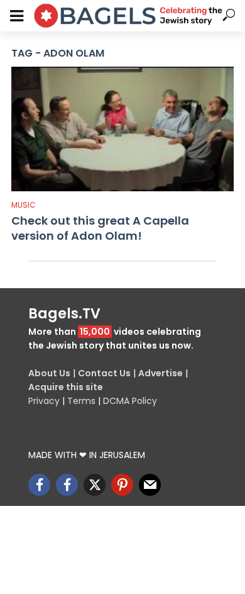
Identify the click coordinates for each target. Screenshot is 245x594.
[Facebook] (39, 485)
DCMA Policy (130, 401)
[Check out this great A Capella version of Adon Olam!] (122, 129)
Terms (81, 401)
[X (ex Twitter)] (95, 485)
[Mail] (150, 485)
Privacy (44, 401)
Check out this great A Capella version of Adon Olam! (100, 228)
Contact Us (104, 373)
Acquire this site (65, 387)
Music (23, 204)
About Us (49, 373)
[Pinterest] (122, 485)
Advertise (160, 373)
